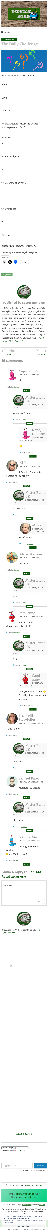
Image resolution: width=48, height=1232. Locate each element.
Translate (20, 1150)
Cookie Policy (8, 1222)
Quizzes (7, 275)
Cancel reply (18, 876)
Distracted (9, 352)
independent (26, 1205)
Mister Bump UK (35, 399)
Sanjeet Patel (29, 778)
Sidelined (41, 352)
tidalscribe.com (30, 554)
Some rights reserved (34, 1185)
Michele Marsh (30, 837)
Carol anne (27, 613)
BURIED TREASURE (24, 1134)
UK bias (42, 1205)
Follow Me (40, 1166)
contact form (30, 1197)
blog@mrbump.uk (26, 1193)
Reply (26, 391)
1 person (17, 387)
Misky (23, 463)
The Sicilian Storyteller (28, 718)
